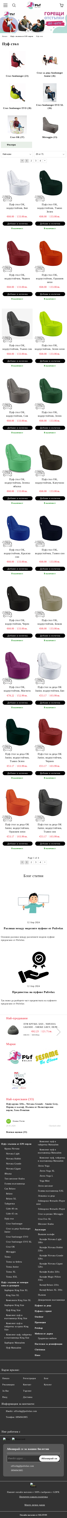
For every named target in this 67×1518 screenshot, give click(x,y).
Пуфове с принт (43, 1311)
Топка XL (11, 1272)
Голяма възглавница (15, 1184)
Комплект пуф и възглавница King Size (15, 1317)
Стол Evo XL (44, 1219)
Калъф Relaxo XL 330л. (51, 1290)
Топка (7, 1257)
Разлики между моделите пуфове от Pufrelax (33, 928)
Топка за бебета (14, 1262)
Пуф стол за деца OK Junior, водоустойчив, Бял (49, 689)
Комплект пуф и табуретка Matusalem (48, 1143)
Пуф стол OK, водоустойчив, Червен (17, 277)
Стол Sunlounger (14, 1224)
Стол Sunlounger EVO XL (19, 1242)
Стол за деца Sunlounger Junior (17, 1230)
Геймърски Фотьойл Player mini (50, 1202)
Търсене (27, 1391)
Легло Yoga (43, 1166)
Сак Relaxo (10, 1189)
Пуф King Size (13, 1310)
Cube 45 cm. (12, 1214)
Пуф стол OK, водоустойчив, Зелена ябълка (17, 483)
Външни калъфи (46, 1234)
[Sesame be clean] (47, 1057)
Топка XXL (12, 1277)
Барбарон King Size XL (16, 1290)
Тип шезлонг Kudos (15, 1179)
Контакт (27, 1384)
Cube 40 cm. (12, 1209)
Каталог (48, 1384)
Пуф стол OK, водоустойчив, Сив (17, 414)
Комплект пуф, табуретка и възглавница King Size (17, 1336)
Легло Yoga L (46, 1176)
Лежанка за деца (46, 1196)
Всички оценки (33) (16, 1132)
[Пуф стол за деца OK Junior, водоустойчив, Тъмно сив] (49, 803)
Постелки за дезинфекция (48, 1344)
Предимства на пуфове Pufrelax (33, 992)
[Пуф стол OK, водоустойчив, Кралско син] (17, 528)
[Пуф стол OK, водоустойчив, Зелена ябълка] (17, 457)
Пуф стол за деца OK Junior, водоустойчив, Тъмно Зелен (17, 758)
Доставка (27, 1397)
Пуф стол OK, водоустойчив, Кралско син (17, 553)
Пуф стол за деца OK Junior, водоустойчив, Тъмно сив (50, 828)
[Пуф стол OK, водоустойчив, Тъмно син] (49, 528)
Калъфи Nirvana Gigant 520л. (50, 1265)
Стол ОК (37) (17, 137)
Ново (37, 1355)
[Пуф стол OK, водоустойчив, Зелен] (49, 391)
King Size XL (12, 1295)
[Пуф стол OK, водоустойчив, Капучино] (49, 457)
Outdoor (39, 1317)
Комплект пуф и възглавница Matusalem (50, 1151)
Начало (5, 1378)
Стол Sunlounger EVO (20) (17, 108)
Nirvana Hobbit (13, 1159)
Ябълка (8, 1174)
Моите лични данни (34, 1505)
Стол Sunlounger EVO (17, 1237)
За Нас (5, 1391)
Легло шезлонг (45, 1186)
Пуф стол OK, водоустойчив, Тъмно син (50, 551)
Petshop (39, 1328)
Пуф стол (9, 1219)
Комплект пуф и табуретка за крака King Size (16, 1326)
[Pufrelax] (20, 1057)
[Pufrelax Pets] (20, 1081)
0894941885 (22, 1417)
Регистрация (29, 1378)
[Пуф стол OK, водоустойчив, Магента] (17, 665)
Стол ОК (10, 1247)
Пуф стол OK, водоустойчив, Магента (17, 689)
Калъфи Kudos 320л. (50, 1272)
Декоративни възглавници (51, 1300)
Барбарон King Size (14, 1305)
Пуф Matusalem (13, 1348)
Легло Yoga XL (47, 1171)
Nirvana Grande (13, 1164)
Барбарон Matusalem (15, 1343)
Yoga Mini (45, 1181)
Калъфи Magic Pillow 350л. (49, 1278)
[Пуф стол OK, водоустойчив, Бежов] (49, 598)
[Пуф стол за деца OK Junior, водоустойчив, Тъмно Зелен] (17, 732)
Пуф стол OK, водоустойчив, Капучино (49, 481)
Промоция (40, 1322)
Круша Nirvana (12, 1149)
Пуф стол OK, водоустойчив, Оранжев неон (50, 278)
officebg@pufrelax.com (25, 1411)
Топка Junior (12, 1267)
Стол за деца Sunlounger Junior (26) (50, 74)
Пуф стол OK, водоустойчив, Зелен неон (50, 347)
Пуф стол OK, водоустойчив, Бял (17, 206)
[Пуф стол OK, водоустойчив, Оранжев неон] (49, 253)
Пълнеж (42, 1295)
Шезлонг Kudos (46, 1224)
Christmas (40, 1349)
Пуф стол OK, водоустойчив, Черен (17, 622)
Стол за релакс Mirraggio (50, 1214)
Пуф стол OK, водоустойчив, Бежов (50, 622)
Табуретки (10, 1204)
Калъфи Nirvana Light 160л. (50, 1241)
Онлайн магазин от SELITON (33, 1515)
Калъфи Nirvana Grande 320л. (50, 1257)
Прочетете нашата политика (33, 1497)
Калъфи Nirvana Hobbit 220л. (50, 1249)
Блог (46, 1378)
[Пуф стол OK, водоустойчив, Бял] (17, 183)
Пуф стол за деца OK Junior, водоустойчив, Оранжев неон (17, 828)
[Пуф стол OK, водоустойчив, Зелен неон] (49, 324)
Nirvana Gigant (13, 1169)
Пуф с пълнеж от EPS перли (16, 1144)
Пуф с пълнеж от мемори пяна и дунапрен (14, 1284)
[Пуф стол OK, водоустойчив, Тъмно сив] (17, 324)
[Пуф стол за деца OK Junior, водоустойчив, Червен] (49, 732)
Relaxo (9, 1194)
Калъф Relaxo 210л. (49, 1285)
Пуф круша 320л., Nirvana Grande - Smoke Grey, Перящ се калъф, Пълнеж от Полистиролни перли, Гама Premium (42, 1026)
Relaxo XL (11, 1199)
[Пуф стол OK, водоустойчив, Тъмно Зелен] (49, 183)
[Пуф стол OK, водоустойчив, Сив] (17, 391)
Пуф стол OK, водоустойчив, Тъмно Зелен (49, 208)
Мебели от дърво (44, 1334)
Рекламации (8, 1384)
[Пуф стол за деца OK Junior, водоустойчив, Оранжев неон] (17, 803)
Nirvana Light (13, 1154)
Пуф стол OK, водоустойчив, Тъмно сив (17, 347)
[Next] (57, 1032)
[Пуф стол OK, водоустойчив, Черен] (17, 598)
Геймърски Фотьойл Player (51, 1209)
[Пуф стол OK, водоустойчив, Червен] (17, 253)
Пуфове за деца (43, 1305)
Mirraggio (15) (49, 137)
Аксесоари (40, 1229)
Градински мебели (47, 1338)
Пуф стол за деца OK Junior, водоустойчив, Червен (50, 758)
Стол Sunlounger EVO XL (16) (49, 106)
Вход (4, 1397)
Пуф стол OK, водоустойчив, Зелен (50, 414)
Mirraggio (11, 1252)
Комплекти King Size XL (18, 1300)
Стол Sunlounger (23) (17, 76)
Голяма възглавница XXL (51, 1191)
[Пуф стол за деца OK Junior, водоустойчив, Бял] (49, 665)
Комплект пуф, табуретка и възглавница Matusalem (51, 1159)
